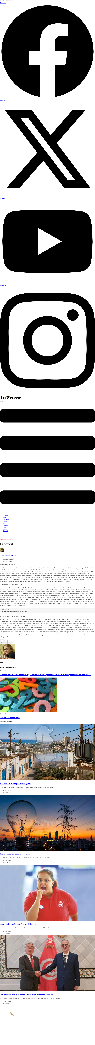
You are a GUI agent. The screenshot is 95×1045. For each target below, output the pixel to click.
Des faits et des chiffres (10, 718)
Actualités (6, 515)
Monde (5, 529)
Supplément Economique (7, 539)
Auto (4, 527)
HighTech (5, 525)
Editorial (5, 531)
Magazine (5, 533)
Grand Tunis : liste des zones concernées (16, 854)
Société (5, 517)
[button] (47, 455)
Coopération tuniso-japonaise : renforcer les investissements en (26, 994)
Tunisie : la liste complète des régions (15, 783)
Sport (4, 523)
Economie (6, 519)
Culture (5, 521)
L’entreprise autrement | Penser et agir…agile (14, 611)
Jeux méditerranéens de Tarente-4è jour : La (18, 924)
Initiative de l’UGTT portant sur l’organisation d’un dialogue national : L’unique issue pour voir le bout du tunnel (45, 675)
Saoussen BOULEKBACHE (8, 556)
